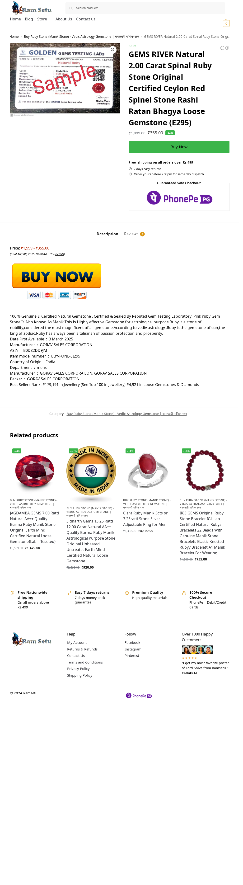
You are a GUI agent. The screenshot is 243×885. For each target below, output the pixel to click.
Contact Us (76, 655)
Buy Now (178, 147)
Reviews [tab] (133, 233)
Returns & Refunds (82, 649)
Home (14, 36)
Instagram (133, 649)
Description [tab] (107, 233)
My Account (77, 642)
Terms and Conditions (85, 662)
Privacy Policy (78, 668)
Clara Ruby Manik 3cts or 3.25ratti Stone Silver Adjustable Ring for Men (145, 518)
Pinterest (132, 655)
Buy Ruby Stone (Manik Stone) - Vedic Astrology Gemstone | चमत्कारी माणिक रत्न (81, 36)
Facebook (132, 642)
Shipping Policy (79, 675)
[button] (220, 23)
